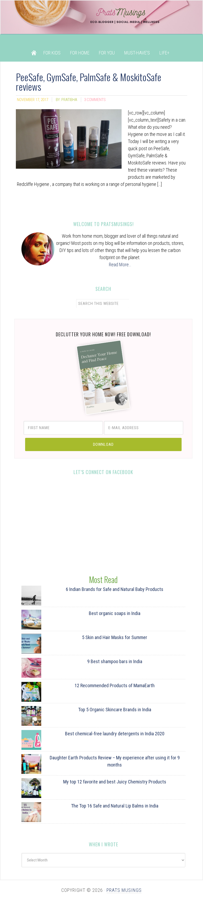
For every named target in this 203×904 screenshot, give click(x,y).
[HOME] (34, 53)
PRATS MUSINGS (124, 890)
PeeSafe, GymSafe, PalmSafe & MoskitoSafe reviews (88, 81)
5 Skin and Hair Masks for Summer (114, 637)
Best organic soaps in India (114, 613)
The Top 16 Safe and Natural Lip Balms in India (114, 806)
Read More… (120, 264)
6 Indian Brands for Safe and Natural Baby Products (114, 589)
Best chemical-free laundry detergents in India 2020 (114, 733)
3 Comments (95, 99)
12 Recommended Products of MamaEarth (115, 685)
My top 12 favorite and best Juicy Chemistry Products (114, 781)
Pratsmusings (101, 22)
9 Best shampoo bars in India (114, 661)
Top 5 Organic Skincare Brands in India (114, 709)
